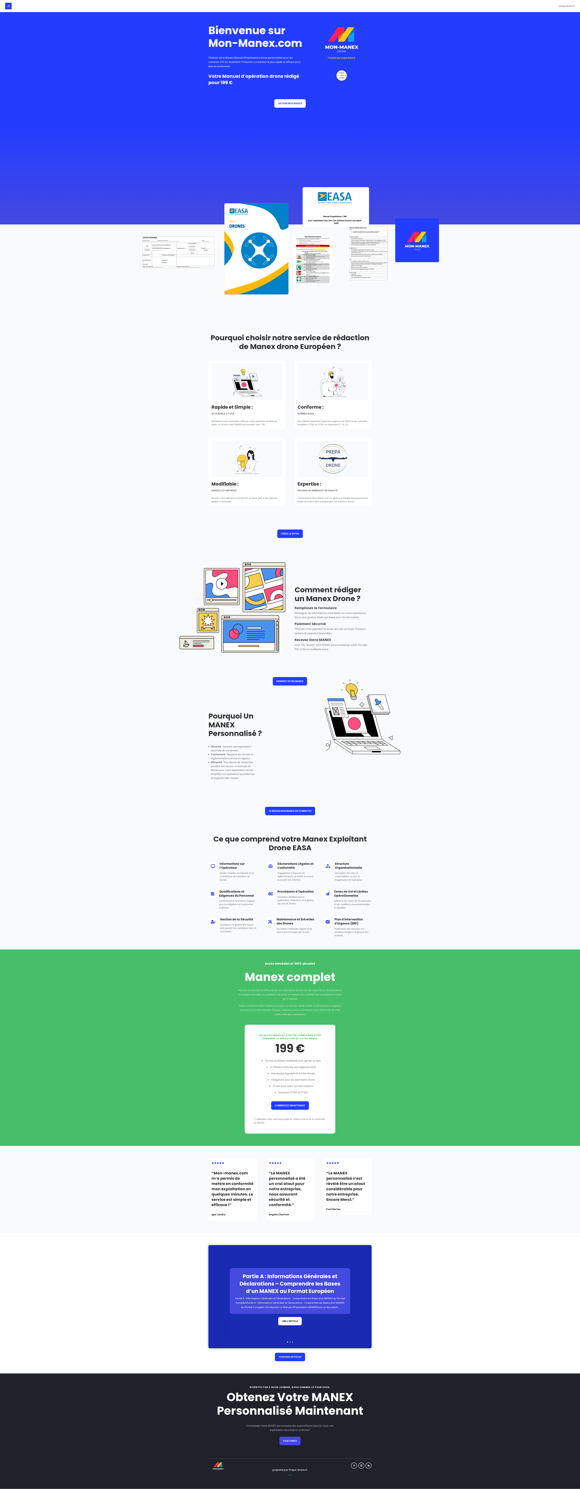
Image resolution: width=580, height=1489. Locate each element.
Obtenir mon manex (290, 103)
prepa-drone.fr (567, 6)
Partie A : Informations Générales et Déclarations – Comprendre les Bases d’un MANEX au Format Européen (290, 1284)
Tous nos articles (290, 1357)
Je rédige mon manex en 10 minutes (290, 811)
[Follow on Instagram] (361, 1466)
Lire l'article (290, 1321)
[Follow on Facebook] (354, 1466)
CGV (290, 1474)
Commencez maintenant (290, 1105)
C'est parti (290, 1441)
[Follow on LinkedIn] (369, 1466)
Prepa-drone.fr (298, 1469)
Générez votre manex (289, 681)
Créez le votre (290, 533)
